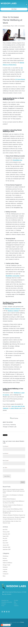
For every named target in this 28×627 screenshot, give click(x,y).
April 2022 (5, 529)
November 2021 (6, 534)
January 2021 (6, 545)
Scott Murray (7, 26)
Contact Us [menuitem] (16, 605)
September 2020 (6, 549)
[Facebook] (2, 611)
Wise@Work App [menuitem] (4, 600)
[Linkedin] (6, 611)
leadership (5, 560)
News (4, 576)
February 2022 (6, 532)
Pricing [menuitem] (2, 605)
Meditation (5, 567)
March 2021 (5, 543)
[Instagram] (9, 611)
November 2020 (6, 547)
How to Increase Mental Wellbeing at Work (12, 509)
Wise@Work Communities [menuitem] (6, 602)
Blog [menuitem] (15, 602)
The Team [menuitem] (16, 600)
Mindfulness (5, 556)
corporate (5, 569)
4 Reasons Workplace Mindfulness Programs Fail (14, 515)
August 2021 (6, 536)
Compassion (5, 573)
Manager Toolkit (6, 565)
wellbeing (5, 571)
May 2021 (5, 538)
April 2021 (5, 540)
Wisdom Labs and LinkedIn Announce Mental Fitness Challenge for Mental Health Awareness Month (14, 491)
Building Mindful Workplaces (9, 499)
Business (5, 558)
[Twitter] (4, 611)
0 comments (22, 26)
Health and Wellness (7, 562)
